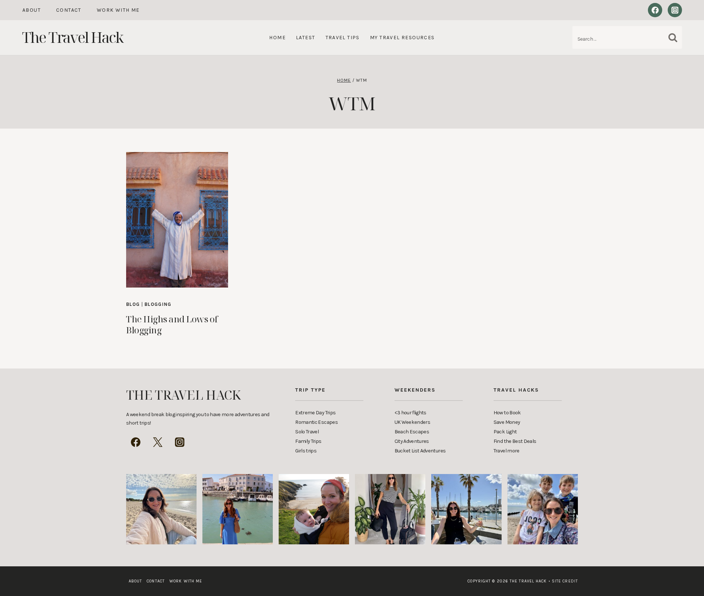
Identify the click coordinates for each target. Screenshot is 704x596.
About (31, 10)
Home (277, 37)
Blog (133, 304)
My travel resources (402, 37)
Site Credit (563, 581)
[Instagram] (675, 10)
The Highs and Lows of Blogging (172, 324)
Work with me (118, 10)
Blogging (157, 304)
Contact (68, 10)
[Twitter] (157, 442)
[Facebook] (655, 10)
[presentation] (177, 220)
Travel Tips (343, 37)
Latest (305, 37)
